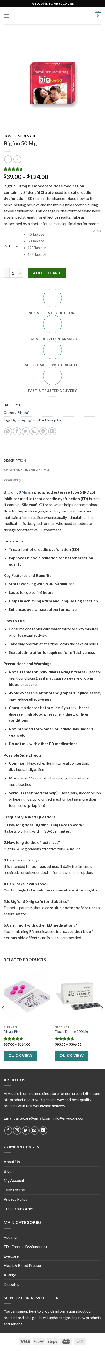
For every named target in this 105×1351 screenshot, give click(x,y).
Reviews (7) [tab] (13, 480)
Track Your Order (18, 1208)
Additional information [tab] (26, 470)
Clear (97, 231)
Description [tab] (15, 460)
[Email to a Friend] (35, 431)
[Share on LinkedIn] (52, 431)
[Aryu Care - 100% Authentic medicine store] (52, 16)
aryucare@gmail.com (33, 1118)
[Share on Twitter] (26, 431)
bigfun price (53, 420)
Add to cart (47, 272)
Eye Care (11, 1256)
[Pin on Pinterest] (43, 431)
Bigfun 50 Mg (15, 492)
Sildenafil (27, 136)
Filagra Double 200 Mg (71, 1032)
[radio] (64, 234)
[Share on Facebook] (17, 431)
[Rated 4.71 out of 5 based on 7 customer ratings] (52, 169)
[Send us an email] (35, 1130)
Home (8, 136)
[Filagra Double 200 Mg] (78, 995)
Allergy (10, 1274)
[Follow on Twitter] (26, 1130)
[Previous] (3, 1018)
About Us (12, 1161)
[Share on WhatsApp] (8, 431)
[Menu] (7, 16)
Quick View (20, 1055)
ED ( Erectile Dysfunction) (25, 1246)
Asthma (10, 1237)
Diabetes (11, 1284)
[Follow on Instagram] (17, 1130)
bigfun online (35, 420)
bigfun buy (18, 420)
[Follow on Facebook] (8, 1130)
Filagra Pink (12, 1032)
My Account (14, 1180)
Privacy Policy (16, 1199)
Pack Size (11, 246)
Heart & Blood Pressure (23, 1265)
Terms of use (14, 1189)
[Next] (101, 1018)
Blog (8, 1171)
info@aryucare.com (69, 1118)
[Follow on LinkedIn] (43, 1130)
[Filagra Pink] (27, 995)
